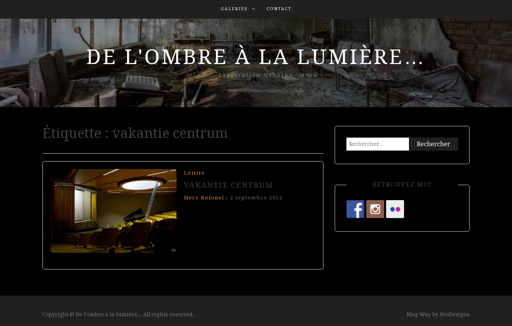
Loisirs (194, 173)
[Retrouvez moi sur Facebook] (355, 209)
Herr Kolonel (204, 197)
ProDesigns (455, 314)
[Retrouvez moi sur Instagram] (375, 209)
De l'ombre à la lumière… (256, 57)
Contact (279, 8)
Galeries (234, 8)
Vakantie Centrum (228, 185)
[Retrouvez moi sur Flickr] (395, 209)
